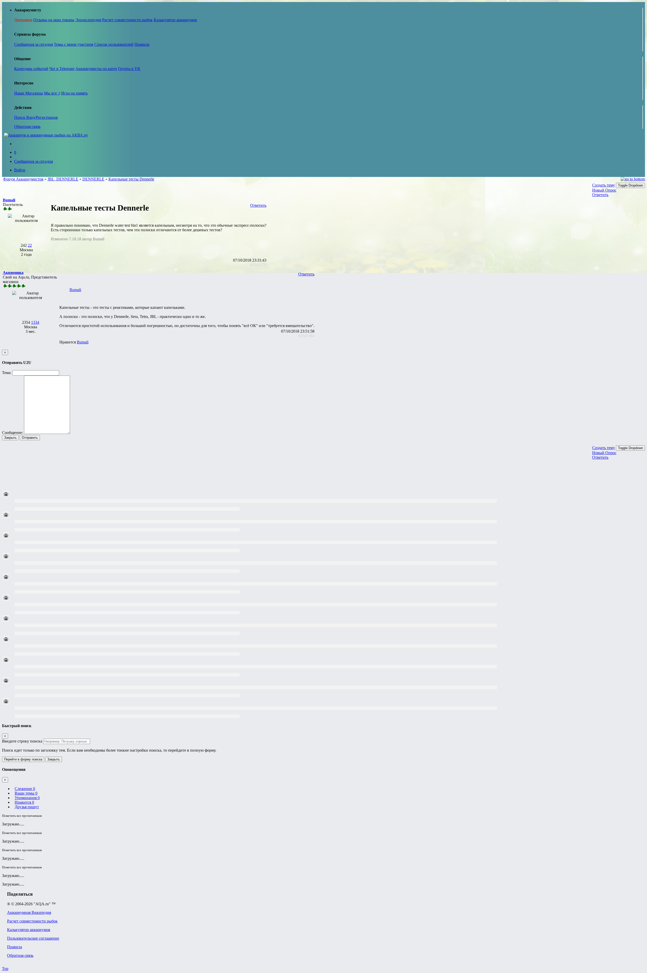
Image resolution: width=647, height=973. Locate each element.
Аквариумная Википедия (29, 912)
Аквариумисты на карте (96, 68)
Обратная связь (27, 126)
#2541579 (258, 265)
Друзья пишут (27, 807)
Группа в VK (129, 68)
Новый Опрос (604, 190)
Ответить (600, 195)
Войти (19, 170)
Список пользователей (113, 44)
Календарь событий (31, 68)
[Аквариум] (46, 135)
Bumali (75, 290)
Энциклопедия (88, 20)
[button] (9, 200)
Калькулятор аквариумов (175, 20)
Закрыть (10, 437)
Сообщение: (12, 432)
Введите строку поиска (22, 741)
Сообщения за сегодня (33, 44)
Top (5, 968)
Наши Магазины (28, 93)
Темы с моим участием (73, 44)
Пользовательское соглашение (33, 938)
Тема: (6, 372)
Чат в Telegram (61, 68)
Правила (141, 44)
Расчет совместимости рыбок (127, 20)
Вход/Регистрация (42, 117)
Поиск (20, 117)
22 (30, 245)
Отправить (30, 437)
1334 (35, 322)
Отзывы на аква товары (53, 20)
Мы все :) (52, 93)
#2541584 (306, 336)
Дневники (23, 20)
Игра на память (74, 93)
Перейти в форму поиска (23, 759)
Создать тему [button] (603, 185)
